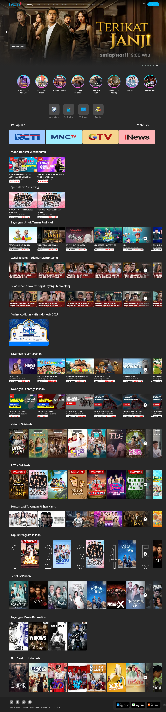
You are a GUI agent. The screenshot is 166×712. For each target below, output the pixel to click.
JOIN (29, 343)
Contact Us (45, 708)
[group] (122, 705)
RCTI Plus (56, 708)
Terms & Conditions (31, 708)
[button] (153, 4)
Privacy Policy (15, 708)
